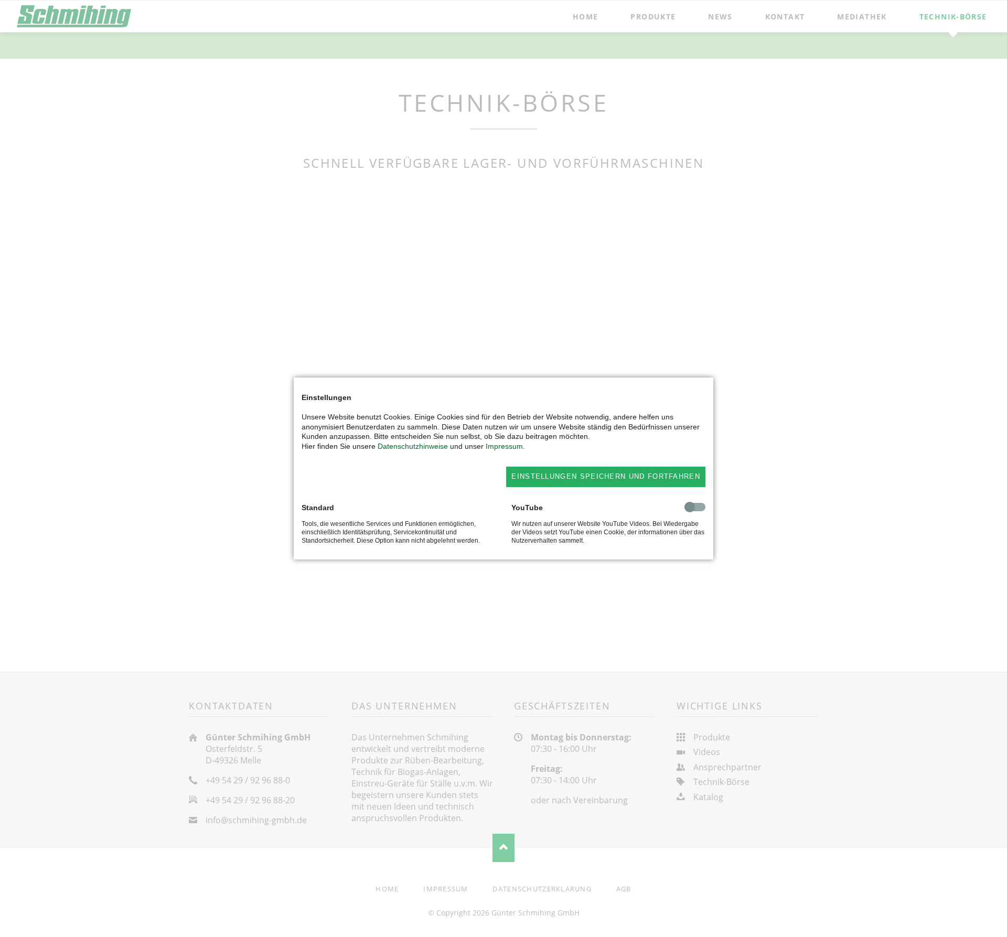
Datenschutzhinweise (413, 446)
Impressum (504, 446)
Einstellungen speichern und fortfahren (605, 476)
